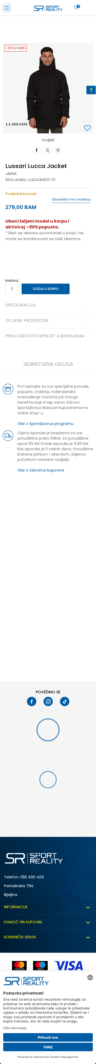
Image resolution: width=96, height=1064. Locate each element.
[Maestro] (40, 965)
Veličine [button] (32, 255)
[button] (88, 128)
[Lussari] (16, 124)
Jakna (11, 173)
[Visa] (69, 965)
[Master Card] (19, 965)
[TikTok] (64, 701)
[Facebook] (37, 149)
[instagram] (48, 701)
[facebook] (31, 701)
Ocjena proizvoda (27, 321)
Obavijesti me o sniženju (71, 199)
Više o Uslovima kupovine (40, 470)
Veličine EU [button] (13, 255)
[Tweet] (47, 149)
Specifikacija (20, 305)
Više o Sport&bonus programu (45, 423)
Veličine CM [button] (51, 255)
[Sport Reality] (48, 9)
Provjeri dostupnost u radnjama (44, 336)
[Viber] (58, 149)
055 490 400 (32, 877)
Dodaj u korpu (45, 289)
